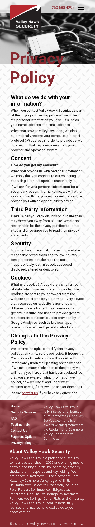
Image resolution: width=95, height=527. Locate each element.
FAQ (14, 418)
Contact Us (19, 431)
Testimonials (20, 424)
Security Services (24, 412)
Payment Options (23, 437)
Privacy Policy (21, 443)
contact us (30, 392)
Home (15, 406)
